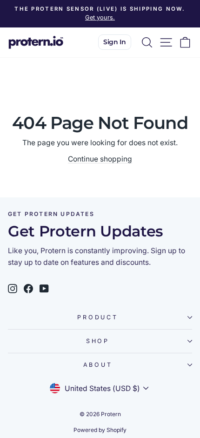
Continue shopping (100, 159)
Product (97, 317)
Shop (97, 340)
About (98, 364)
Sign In (114, 42)
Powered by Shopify (100, 429)
